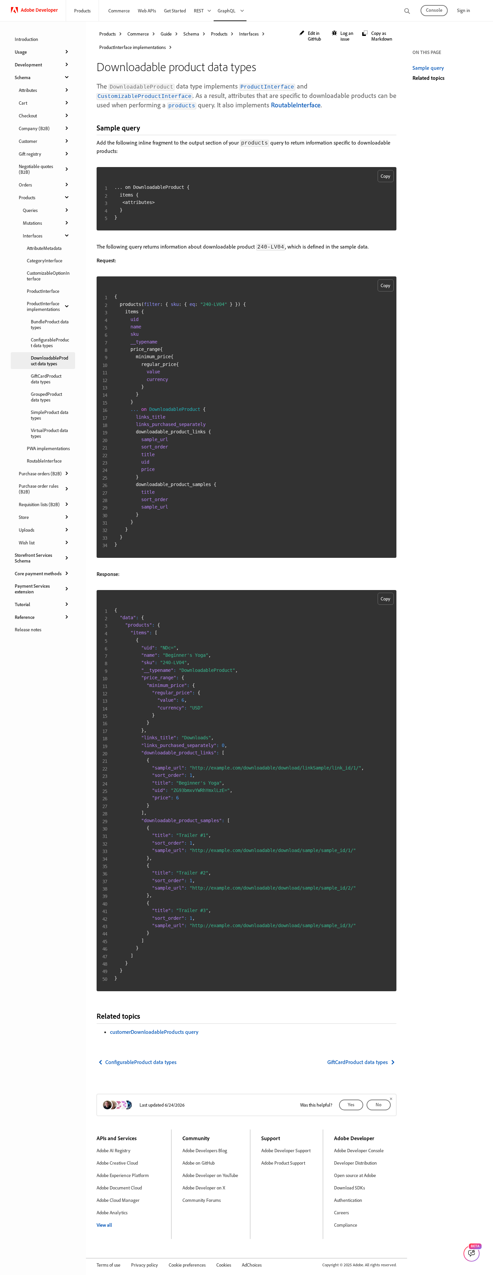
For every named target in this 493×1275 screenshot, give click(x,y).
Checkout (28, 115)
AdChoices (252, 1265)
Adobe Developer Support (286, 1150)
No (379, 1104)
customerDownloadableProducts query (154, 1031)
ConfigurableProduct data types (50, 342)
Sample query (428, 67)
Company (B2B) (34, 128)
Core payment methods (38, 573)
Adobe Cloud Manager (118, 1200)
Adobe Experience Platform (123, 1175)
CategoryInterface (44, 260)
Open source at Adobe (355, 1175)
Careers (341, 1212)
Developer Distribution (355, 1163)
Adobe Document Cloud (119, 1187)
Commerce (119, 10)
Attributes (28, 90)
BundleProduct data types (50, 324)
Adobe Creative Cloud (117, 1163)
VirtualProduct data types (49, 433)
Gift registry (30, 154)
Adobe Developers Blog (204, 1150)
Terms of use (108, 1265)
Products (82, 10)
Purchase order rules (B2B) (38, 488)
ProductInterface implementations (43, 306)
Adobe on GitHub (198, 1163)
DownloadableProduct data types (49, 360)
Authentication (348, 1200)
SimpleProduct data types (49, 415)
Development (28, 64)
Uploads (26, 530)
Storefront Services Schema (33, 558)
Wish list (27, 542)
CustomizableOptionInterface (48, 275)
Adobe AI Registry (113, 1150)
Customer (28, 141)
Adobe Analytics (112, 1212)
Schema (23, 77)
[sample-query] (146, 127)
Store (24, 517)
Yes (351, 1104)
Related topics (428, 77)
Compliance (345, 1225)
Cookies (223, 1265)
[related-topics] (146, 1015)
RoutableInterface (44, 461)
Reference (25, 617)
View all (104, 1225)
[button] (312, 36)
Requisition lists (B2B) (39, 504)
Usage (21, 52)
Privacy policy (144, 1265)
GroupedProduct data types (46, 397)
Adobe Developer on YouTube (210, 1175)
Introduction (26, 39)
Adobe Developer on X (203, 1187)
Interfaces (32, 235)
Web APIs (147, 10)
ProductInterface (43, 291)
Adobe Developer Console (359, 1150)
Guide (166, 34)
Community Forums (201, 1200)
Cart (23, 103)
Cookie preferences (187, 1265)
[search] (407, 11)
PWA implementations (48, 448)
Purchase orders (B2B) (40, 473)
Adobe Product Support (283, 1163)
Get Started (175, 10)
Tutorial (22, 604)
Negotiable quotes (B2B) (36, 169)
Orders (25, 185)
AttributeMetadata (44, 248)
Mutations (32, 223)
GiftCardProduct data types (46, 378)
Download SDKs (349, 1187)
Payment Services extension (32, 588)
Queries (30, 210)
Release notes (28, 629)
